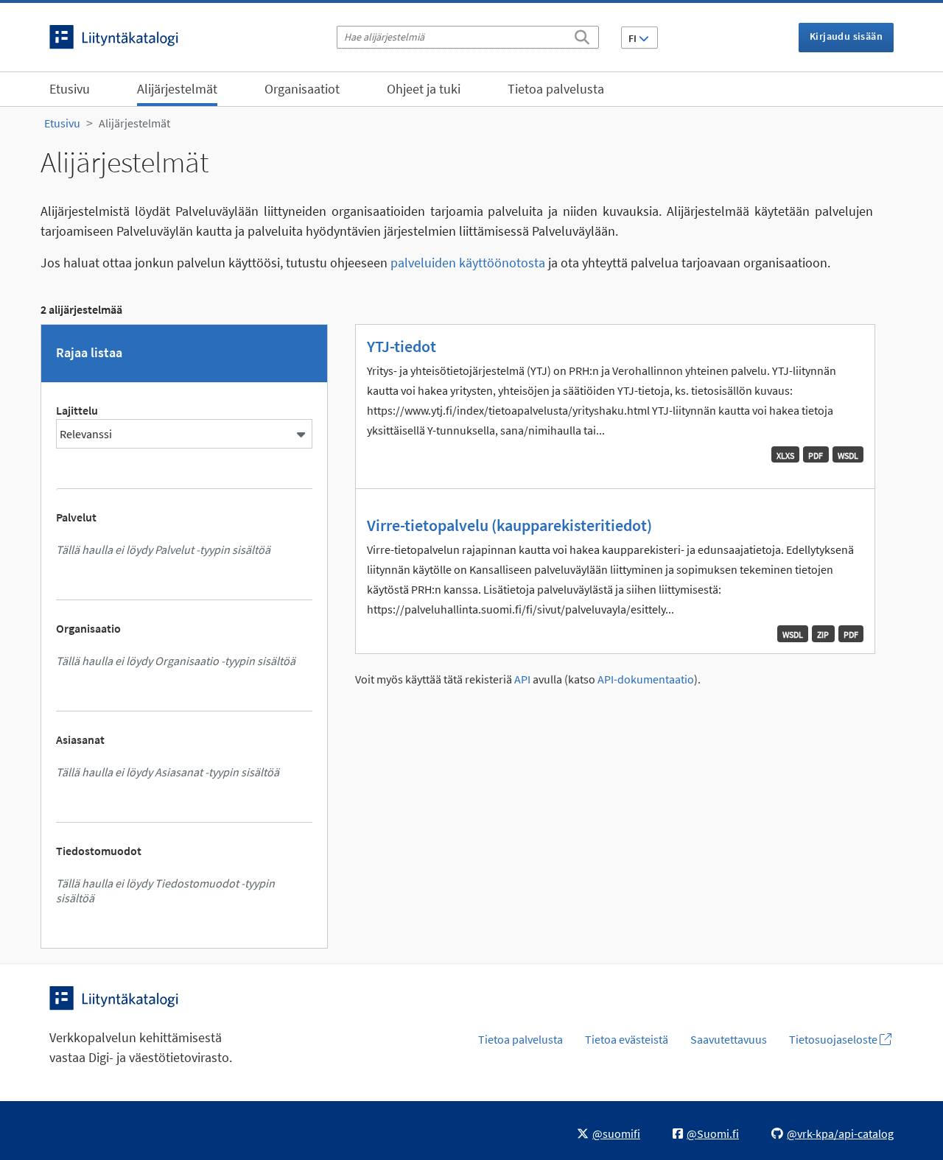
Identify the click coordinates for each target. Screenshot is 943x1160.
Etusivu (69, 88)
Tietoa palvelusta (556, 88)
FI (633, 38)
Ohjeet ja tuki (423, 88)
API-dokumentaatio (645, 679)
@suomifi (616, 1133)
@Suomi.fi (713, 1133)
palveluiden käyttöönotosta (467, 262)
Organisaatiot (302, 88)
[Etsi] (582, 34)
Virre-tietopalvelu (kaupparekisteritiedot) (509, 525)
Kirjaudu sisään (846, 36)
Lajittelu (77, 410)
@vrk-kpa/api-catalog (840, 1133)
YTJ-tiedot (401, 346)
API (522, 679)
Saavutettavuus (728, 1039)
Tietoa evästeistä (626, 1039)
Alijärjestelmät (177, 88)
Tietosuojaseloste (834, 1039)
